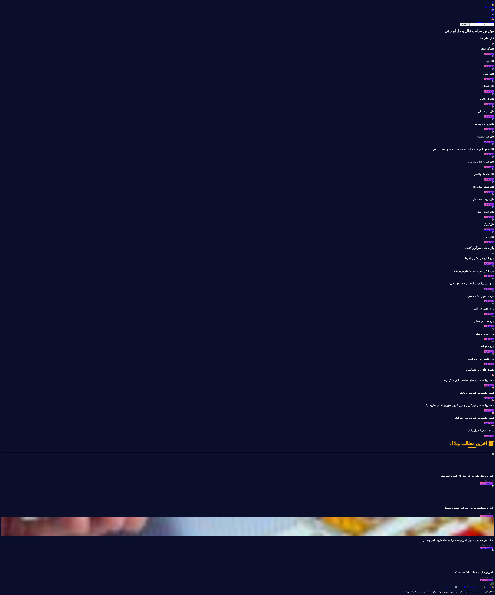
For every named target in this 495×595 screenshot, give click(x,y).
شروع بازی (489, 263)
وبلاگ (490, 587)
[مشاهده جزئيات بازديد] (492, 585)
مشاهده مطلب (486, 483)
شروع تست (489, 385)
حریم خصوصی (478, 587)
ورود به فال (489, 54)
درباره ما (452, 587)
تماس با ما (463, 587)
